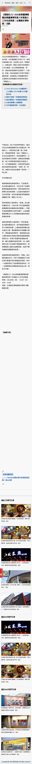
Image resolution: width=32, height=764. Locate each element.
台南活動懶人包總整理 (14, 103)
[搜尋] (30, 3)
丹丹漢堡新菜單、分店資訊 (16, 105)
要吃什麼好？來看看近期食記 (16, 97)
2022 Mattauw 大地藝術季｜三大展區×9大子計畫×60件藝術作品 (17, 91)
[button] (3, 29)
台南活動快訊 (8, 474)
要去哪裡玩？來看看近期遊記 (16, 100)
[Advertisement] (16, 125)
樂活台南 (15, 761)
